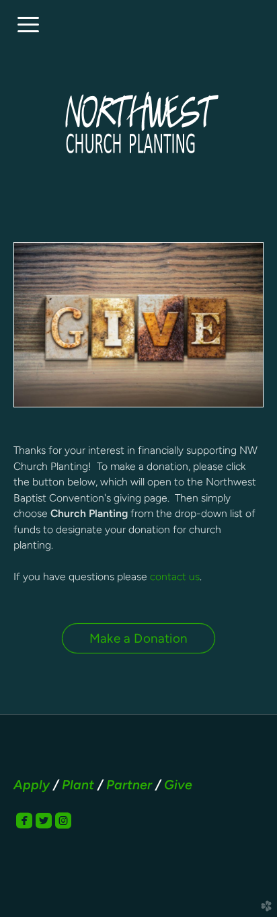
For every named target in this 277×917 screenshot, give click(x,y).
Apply (31, 784)
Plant (78, 784)
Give (178, 784)
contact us (175, 576)
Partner (129, 784)
